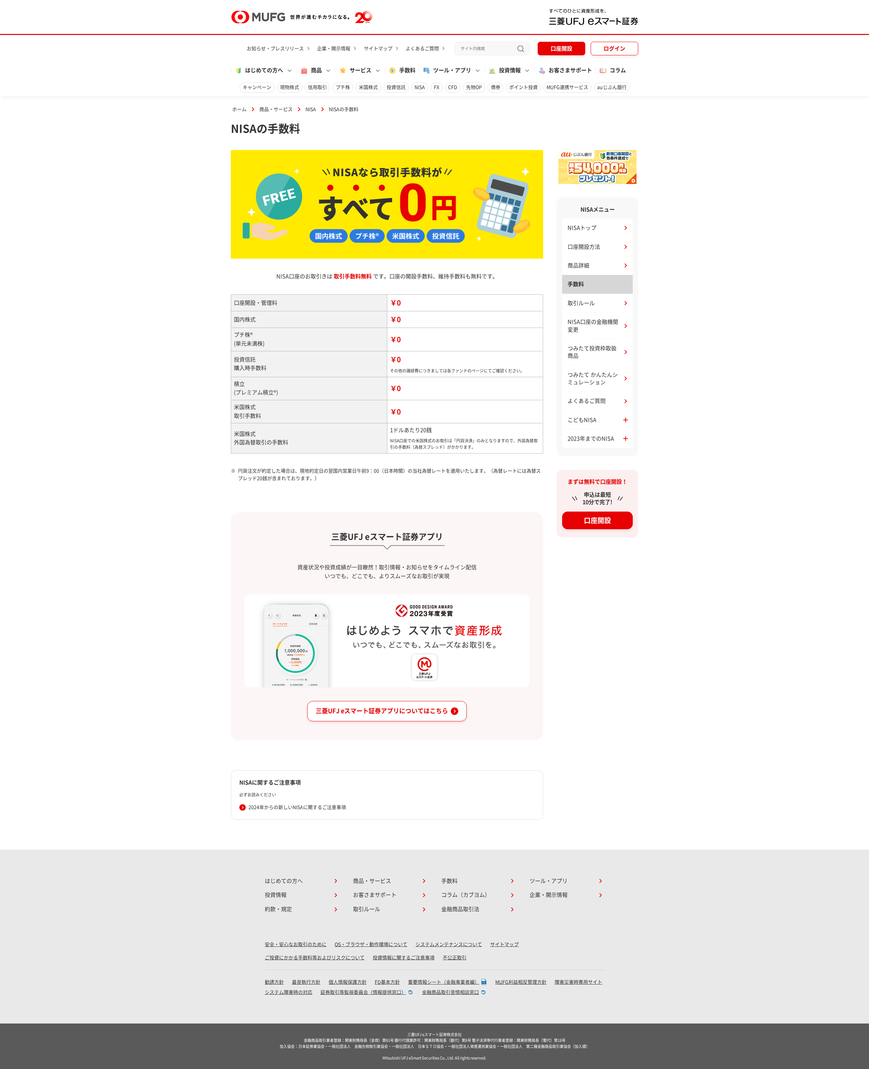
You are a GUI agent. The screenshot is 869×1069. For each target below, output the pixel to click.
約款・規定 (278, 909)
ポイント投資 (523, 87)
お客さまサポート (570, 70)
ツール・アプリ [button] (452, 70)
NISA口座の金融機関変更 (593, 325)
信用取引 (317, 87)
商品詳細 (578, 265)
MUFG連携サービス (567, 87)
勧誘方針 (274, 982)
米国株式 (368, 87)
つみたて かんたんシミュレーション (593, 378)
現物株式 (289, 87)
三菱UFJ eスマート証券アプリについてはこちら (382, 711)
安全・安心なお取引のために (296, 944)
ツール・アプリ (549, 881)
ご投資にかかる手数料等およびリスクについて (315, 957)
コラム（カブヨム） (465, 895)
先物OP (474, 87)
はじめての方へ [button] (264, 70)
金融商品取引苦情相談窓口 (450, 992)
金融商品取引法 (460, 909)
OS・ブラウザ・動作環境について (371, 944)
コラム (618, 70)
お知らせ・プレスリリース (275, 48)
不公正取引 (454, 957)
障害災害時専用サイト (578, 982)
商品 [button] (316, 70)
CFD (452, 87)
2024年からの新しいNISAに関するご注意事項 (297, 807)
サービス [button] (360, 70)
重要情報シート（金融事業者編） (443, 982)
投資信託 (396, 87)
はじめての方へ (284, 881)
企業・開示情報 (333, 48)
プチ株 (343, 87)
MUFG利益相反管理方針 (521, 982)
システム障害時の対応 (288, 992)
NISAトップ (582, 228)
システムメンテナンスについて (448, 944)
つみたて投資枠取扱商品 (592, 352)
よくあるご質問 (422, 48)
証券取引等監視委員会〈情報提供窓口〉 (363, 992)
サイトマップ (378, 48)
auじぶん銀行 (612, 87)
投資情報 (275, 895)
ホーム (239, 109)
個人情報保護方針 (348, 982)
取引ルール (581, 303)
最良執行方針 (306, 982)
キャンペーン (257, 87)
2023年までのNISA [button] (591, 438)
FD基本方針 (387, 982)
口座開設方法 (584, 247)
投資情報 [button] (510, 70)
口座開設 (561, 48)
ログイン (614, 48)
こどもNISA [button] (582, 420)
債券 (495, 87)
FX (436, 87)
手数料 (407, 70)
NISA (419, 87)
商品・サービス (276, 109)
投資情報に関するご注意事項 (403, 957)
